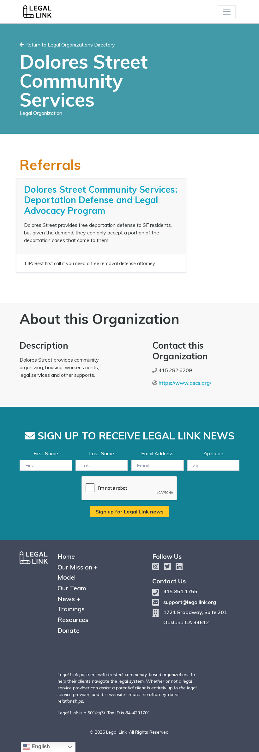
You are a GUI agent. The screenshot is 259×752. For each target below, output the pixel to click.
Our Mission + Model (77, 572)
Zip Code (213, 453)
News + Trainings (71, 604)
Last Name (101, 453)
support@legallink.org (189, 602)
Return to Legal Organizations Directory (69, 44)
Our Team (71, 588)
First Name (45, 453)
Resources (72, 620)
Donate (68, 630)
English (40, 746)
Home (66, 556)
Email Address (157, 453)
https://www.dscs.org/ (185, 383)
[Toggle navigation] (227, 11)
